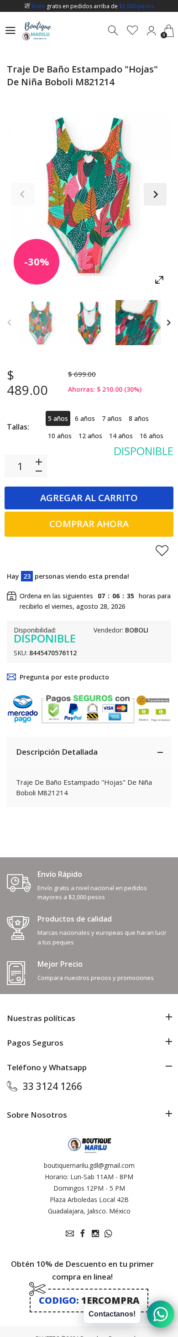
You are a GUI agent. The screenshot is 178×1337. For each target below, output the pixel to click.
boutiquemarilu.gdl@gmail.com (89, 1165)
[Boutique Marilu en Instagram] (95, 1233)
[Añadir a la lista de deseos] (162, 550)
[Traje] (40, 322)
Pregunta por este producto (64, 677)
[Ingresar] (151, 31)
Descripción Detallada (57, 751)
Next (155, 194)
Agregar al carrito (89, 498)
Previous (22, 194)
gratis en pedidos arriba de (92, 6)
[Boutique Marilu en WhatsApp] (108, 1233)
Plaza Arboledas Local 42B (89, 1199)
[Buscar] (114, 31)
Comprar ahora (89, 524)
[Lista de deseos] (132, 31)
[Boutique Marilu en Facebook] (82, 1233)
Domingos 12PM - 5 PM (89, 1188)
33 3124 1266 (52, 1086)
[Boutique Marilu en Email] (69, 1233)
